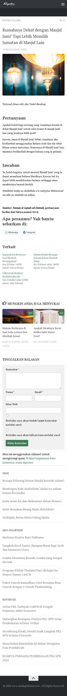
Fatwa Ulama (11, 20)
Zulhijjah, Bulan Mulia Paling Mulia (25, 517)
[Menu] (63, 4)
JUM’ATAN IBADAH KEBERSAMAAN (12, 275)
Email (39, 392)
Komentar (12, 369)
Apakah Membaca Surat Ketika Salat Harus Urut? (47, 332)
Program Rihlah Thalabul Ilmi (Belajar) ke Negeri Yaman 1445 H (30, 572)
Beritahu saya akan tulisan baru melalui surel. (33, 435)
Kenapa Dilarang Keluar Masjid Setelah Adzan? (33, 480)
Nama (10, 392)
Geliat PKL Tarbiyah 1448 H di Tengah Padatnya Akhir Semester (27, 609)
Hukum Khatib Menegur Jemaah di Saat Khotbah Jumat (46, 258)
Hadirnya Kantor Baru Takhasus (23, 537)
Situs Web (12, 404)
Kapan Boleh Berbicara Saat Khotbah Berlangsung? (14, 258)
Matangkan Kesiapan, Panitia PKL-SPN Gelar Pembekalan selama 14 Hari (31, 621)
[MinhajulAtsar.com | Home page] (11, 4)
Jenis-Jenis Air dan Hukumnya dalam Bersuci (31, 501)
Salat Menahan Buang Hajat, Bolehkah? (28, 509)
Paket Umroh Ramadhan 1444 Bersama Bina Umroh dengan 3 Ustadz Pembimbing (31, 585)
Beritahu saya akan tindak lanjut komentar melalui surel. (31, 422)
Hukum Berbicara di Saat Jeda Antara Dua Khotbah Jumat (14, 332)
